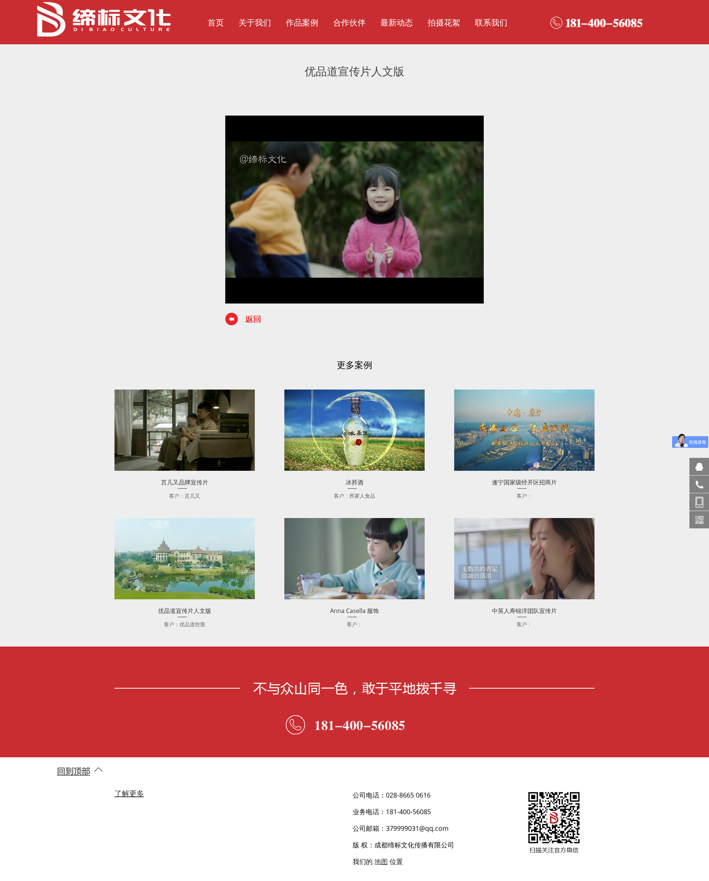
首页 (216, 22)
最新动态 (396, 22)
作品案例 (302, 22)
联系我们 (491, 22)
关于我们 (255, 22)
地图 (381, 861)
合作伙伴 (349, 22)
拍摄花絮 (444, 22)
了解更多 (129, 793)
